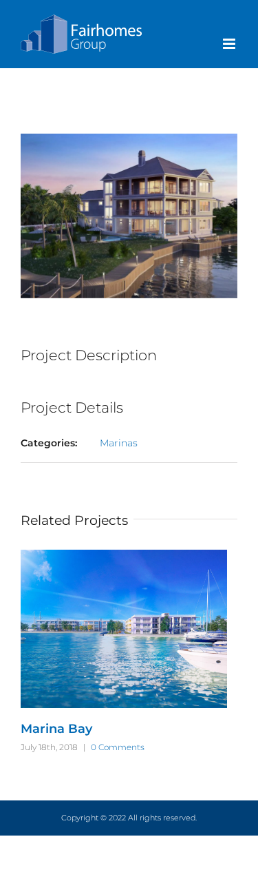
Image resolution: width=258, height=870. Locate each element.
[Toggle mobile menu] (230, 44)
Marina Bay (56, 728)
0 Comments (117, 747)
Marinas (119, 443)
